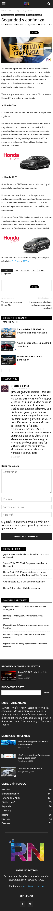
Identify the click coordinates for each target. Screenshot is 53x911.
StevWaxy (7, 615)
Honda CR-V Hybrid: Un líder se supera (22, 588)
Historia (5, 819)
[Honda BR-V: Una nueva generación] (8, 360)
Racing (4, 814)
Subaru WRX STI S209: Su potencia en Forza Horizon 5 (25, 565)
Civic (16, 270)
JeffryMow (7, 643)
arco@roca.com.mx (33, 886)
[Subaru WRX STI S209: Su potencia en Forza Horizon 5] (8, 333)
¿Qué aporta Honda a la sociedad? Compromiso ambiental (26, 556)
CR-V (33, 270)
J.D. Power (15, 261)
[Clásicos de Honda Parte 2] (8, 772)
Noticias (29, 15)
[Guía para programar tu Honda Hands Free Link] (8, 742)
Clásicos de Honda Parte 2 (31, 768)
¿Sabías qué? (20, 15)
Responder (15, 457)
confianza (25, 270)
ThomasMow (8, 625)
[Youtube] (30, 904)
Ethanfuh (7, 634)
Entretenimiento (8, 336)
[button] (49, 4)
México (41, 270)
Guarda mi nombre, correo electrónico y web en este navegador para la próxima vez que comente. (26, 525)
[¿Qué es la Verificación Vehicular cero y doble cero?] (8, 756)
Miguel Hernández (11, 606)
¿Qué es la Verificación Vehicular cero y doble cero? (34, 756)
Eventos (5, 823)
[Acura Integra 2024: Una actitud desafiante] (8, 346)
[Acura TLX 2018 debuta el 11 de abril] (8, 675)
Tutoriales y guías (8, 15)
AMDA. (26, 261)
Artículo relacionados (15, 318)
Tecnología (7, 810)
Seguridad (37, 15)
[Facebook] (22, 904)
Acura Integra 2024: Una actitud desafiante (24, 581)
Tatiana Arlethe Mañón (15, 25)
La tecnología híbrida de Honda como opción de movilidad (41, 305)
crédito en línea (20, 386)
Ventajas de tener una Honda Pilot (11, 304)
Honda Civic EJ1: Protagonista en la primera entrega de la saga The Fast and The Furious (25, 574)
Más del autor (10, 322)
